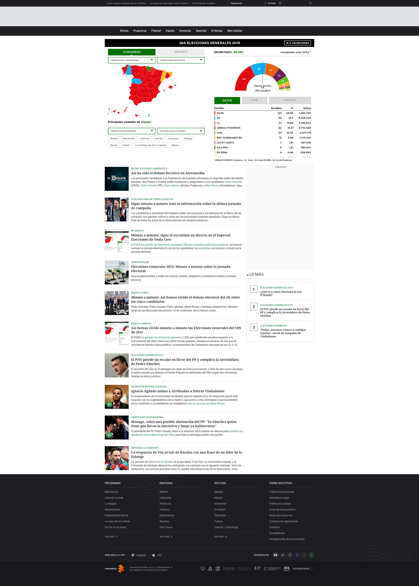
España (170, 30)
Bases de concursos (280, 515)
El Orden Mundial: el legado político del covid (210, 3)
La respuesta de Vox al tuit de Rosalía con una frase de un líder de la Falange (186, 454)
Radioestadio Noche (116, 515)
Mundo (218, 497)
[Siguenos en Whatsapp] (311, 555)
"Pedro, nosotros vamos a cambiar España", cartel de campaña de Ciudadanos (283, 333)
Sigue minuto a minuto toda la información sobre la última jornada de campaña (186, 205)
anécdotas (205, 248)
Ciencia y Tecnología (226, 527)
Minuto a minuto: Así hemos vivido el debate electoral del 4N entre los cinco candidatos (185, 299)
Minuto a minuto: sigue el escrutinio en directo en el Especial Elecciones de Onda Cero (180, 237)
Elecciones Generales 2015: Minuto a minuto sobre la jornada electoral (180, 268)
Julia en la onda (114, 497)
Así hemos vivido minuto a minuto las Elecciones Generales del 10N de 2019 (186, 330)
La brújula (110, 503)
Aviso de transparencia (282, 509)
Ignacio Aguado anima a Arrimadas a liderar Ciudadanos (177, 391)
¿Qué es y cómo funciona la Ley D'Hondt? (281, 293)
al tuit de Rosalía (163, 461)
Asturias (164, 521)
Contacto (274, 527)
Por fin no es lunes (115, 527)
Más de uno (111, 491)
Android (141, 555)
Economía (185, 30)
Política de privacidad (281, 491)
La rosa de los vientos (117, 521)
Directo (124, 30)
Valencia (165, 509)
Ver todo (109, 536)
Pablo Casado (149, 185)
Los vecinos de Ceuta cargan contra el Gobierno (168, 3)
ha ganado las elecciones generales (162, 337)
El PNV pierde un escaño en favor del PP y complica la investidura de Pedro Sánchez (185, 361)
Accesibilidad (277, 533)
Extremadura (167, 515)
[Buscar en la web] (310, 3)
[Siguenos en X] (304, 555)
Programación (236, 3)
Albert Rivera (212, 185)
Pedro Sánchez (233, 181)
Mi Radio (272, 3)
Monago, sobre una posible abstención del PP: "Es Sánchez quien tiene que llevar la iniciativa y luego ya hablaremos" (183, 423)
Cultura (218, 521)
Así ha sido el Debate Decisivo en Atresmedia (167, 173)
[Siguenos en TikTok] (282, 555)
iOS (159, 555)
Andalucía (165, 503)
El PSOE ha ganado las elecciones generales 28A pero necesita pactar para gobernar (179, 244)
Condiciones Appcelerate (283, 521)
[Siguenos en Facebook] (297, 555)
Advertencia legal (279, 497)
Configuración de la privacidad (286, 539)
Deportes (201, 30)
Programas (139, 30)
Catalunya (165, 497)
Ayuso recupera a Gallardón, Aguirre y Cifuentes (126, 3)
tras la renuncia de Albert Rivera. (206, 403)
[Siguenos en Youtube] (275, 555)
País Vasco (166, 527)
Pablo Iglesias (172, 185)
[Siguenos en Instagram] (290, 555)
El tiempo (216, 30)
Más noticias (234, 30)
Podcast (156, 30)
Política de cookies (280, 503)
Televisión (220, 515)
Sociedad (219, 509)
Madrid (164, 491)
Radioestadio (112, 509)
